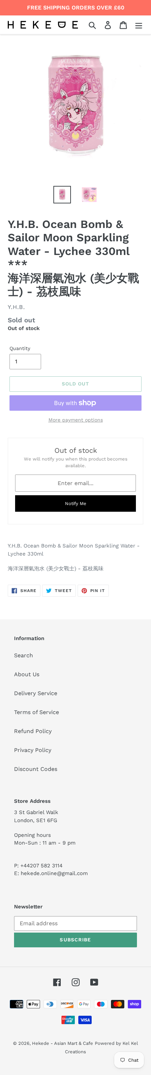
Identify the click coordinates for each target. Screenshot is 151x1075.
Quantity (19, 348)
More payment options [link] (75, 420)
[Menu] (138, 25)
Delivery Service (35, 693)
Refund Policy (33, 731)
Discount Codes (35, 769)
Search (23, 655)
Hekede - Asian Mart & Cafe (62, 1043)
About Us (26, 674)
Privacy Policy (32, 750)
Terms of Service (36, 712)
